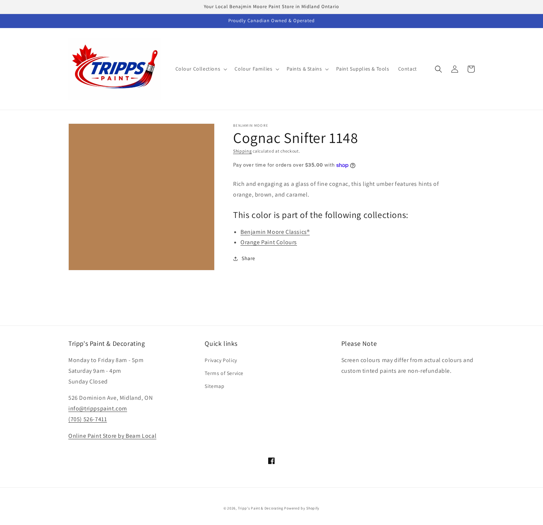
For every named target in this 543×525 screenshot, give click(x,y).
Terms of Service (224, 373)
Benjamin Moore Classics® (275, 232)
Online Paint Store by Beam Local (112, 436)
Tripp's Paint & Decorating (260, 508)
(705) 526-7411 (87, 419)
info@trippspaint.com (97, 408)
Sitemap (214, 386)
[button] (200, 68)
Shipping (242, 151)
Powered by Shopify (302, 508)
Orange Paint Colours (268, 242)
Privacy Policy (221, 360)
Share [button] (248, 258)
